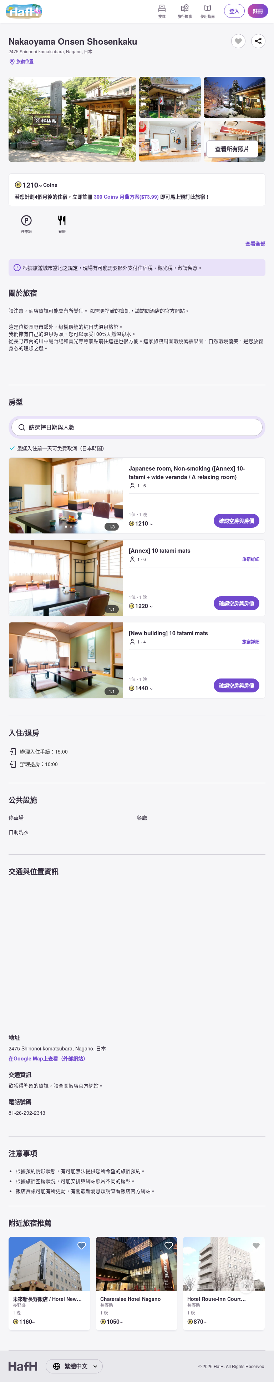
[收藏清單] (238, 41)
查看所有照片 (232, 149)
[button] (66, 495)
